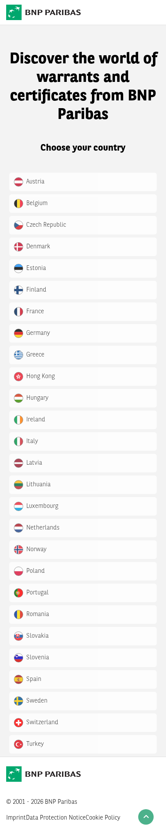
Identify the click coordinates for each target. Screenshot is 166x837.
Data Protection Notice (56, 818)
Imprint (16, 818)
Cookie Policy (103, 818)
